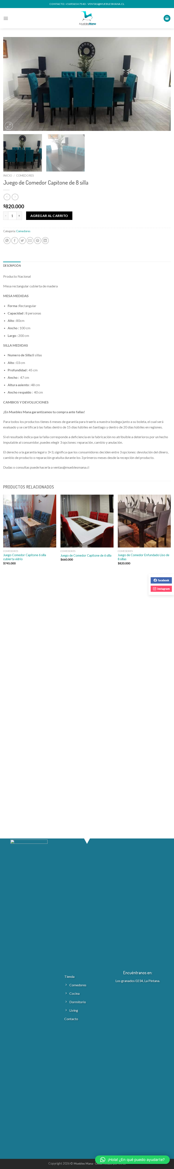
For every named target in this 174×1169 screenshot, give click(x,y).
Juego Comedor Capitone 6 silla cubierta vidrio (24, 557)
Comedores (25, 175)
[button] (132, 1159)
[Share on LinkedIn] (45, 240)
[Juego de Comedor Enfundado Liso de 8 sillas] (144, 521)
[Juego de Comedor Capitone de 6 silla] (87, 521)
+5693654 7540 (76, 3)
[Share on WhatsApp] (7, 240)
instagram (163, 588)
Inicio (7, 175)
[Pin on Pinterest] (37, 240)
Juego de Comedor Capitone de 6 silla (85, 555)
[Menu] (5, 18)
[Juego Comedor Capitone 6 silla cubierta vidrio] (29, 521)
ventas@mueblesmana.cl (106, 3)
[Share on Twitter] (22, 240)
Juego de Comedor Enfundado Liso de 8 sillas (143, 557)
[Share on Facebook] (14, 240)
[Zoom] (9, 126)
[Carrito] (167, 18)
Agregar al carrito (49, 216)
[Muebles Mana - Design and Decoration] (87, 18)
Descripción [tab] (12, 265)
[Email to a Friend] (30, 240)
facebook (163, 580)
